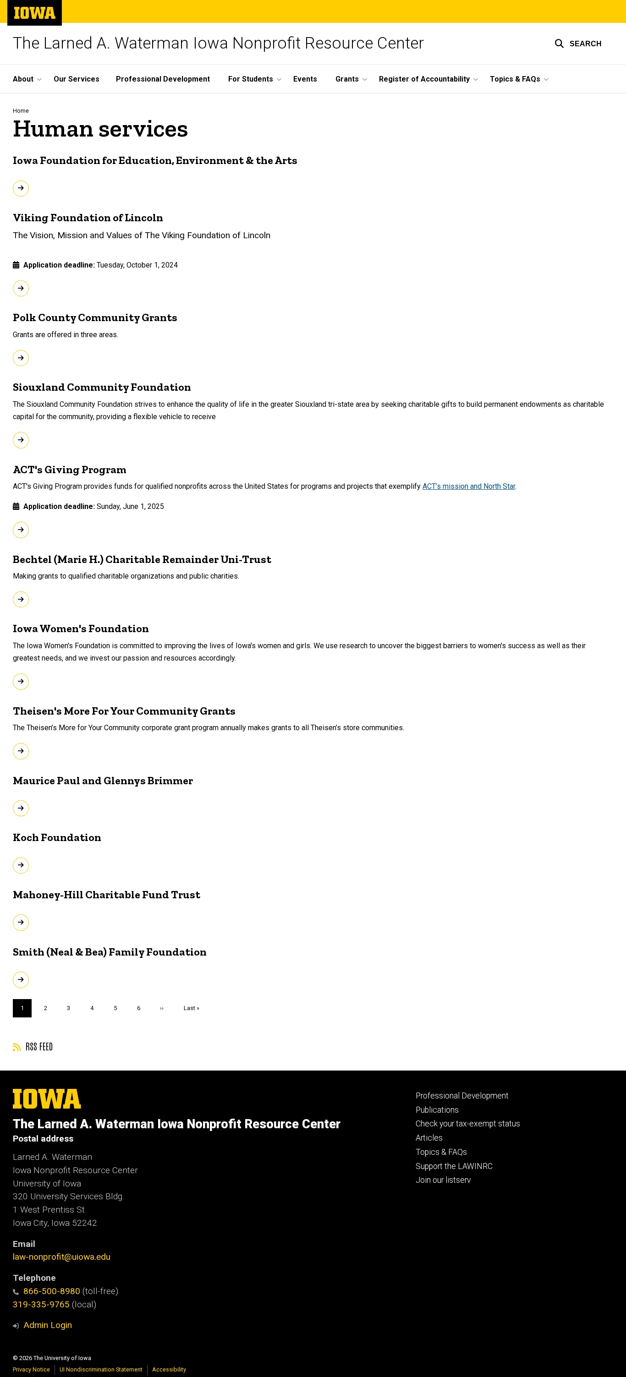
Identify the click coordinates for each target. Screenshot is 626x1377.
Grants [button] (347, 79)
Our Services (76, 79)
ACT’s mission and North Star (469, 486)
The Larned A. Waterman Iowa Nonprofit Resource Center (218, 43)
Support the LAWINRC (454, 1166)
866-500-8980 (51, 1291)
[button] (578, 43)
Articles (429, 1137)
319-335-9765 (41, 1304)
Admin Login (47, 1325)
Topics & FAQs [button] (515, 79)
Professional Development (163, 79)
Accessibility (169, 1369)
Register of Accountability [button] (424, 79)
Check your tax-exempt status (468, 1123)
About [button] (23, 79)
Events (305, 79)
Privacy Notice (31, 1369)
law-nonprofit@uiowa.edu (61, 1256)
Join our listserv (443, 1180)
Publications (437, 1110)
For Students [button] (250, 79)
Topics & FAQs (441, 1152)
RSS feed (38, 1046)
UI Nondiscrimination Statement (101, 1369)
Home (21, 110)
